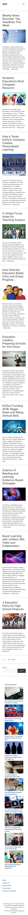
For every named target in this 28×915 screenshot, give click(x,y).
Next (14, 659)
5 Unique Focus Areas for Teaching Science (13, 216)
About (4, 880)
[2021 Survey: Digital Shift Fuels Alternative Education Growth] (14, 819)
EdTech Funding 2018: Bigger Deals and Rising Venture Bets (12, 410)
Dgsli (4, 4)
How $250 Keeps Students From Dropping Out (13, 793)
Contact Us (5, 883)
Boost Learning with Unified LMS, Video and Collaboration (13, 540)
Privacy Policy (6, 888)
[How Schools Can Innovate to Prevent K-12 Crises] (14, 693)
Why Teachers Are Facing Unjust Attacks (13, 719)
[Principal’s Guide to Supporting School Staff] (14, 767)
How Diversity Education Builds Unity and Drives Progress (13, 274)
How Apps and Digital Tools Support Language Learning (13, 811)
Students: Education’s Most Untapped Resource (13, 82)
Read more (14, 69)
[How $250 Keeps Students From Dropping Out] (14, 784)
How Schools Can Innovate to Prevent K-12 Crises (14, 702)
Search (4, 667)
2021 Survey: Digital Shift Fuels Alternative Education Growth (13, 829)
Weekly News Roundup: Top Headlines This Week (11, 20)
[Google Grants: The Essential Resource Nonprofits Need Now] (14, 728)
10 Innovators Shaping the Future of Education (13, 848)
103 (9, 659)
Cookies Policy (6, 885)
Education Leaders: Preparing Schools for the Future (14, 341)
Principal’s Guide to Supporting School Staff (12, 776)
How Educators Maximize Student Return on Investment (13, 866)
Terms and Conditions (9, 891)
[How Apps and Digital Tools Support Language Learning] (14, 802)
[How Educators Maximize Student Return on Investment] (14, 856)
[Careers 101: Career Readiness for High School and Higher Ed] (14, 747)
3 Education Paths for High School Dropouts (13, 606)
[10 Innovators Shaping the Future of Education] (14, 839)
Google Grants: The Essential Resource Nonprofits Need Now (14, 738)
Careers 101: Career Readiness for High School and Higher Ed (13, 757)
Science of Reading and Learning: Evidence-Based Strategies (12, 477)
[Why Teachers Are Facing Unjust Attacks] (14, 710)
